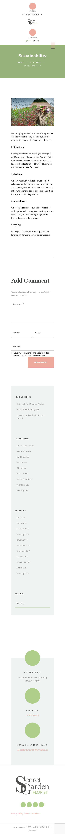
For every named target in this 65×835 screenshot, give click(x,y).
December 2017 (23, 545)
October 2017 (22, 556)
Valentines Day (22, 485)
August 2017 (21, 567)
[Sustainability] (32, 112)
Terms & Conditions (31, 813)
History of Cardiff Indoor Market (30, 404)
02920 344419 (32, 14)
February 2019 (22, 528)
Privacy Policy (17, 813)
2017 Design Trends (25, 445)
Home (21, 62)
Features (35, 62)
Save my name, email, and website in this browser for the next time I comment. (31, 354)
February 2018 (22, 534)
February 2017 (22, 573)
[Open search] (53, 45)
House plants (22, 473)
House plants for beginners (28, 409)
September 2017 (23, 562)
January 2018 (22, 540)
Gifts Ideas (21, 468)
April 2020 (20, 517)
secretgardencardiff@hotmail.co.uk (32, 750)
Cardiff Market (22, 457)
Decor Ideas (21, 462)
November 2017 (23, 551)
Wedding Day (22, 490)
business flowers (23, 451)
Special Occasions (24, 479)
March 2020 (21, 523)
